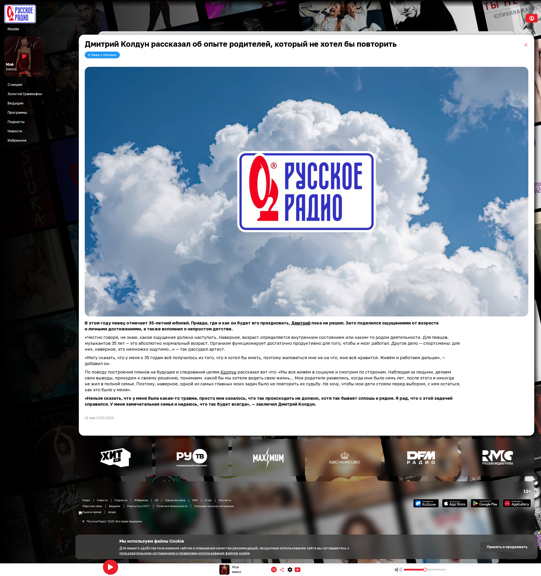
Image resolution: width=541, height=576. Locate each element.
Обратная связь (92, 506)
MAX (195, 500)
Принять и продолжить (507, 547)
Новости (102, 500)
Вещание (114, 506)
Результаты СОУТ (138, 506)
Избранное (141, 500)
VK (156, 500)
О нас (208, 500)
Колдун (228, 371)
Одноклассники (175, 500)
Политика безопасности (172, 506)
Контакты (225, 500)
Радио (86, 500)
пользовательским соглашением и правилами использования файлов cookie (184, 553)
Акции (112, 512)
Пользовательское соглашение (214, 506)
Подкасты (121, 500)
